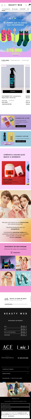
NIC (28, 9)
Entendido (11, 416)
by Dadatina (6, 9)
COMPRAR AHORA (20, 126)
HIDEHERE (23, 9)
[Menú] (2, 5)
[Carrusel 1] (15, 34)
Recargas (15, 9)
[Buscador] (26, 5)
